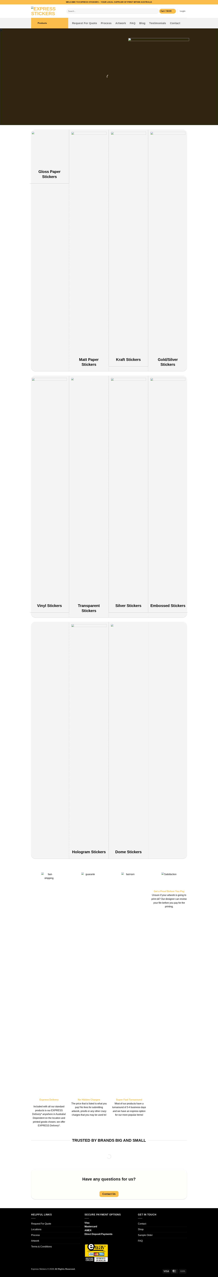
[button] (167, 11)
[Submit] (155, 11)
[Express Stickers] (46, 11)
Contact (175, 23)
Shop (141, 1229)
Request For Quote (84, 23)
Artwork (120, 23)
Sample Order (145, 1235)
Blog (142, 23)
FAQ (132, 23)
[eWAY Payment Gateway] (96, 1252)
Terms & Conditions (41, 1246)
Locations (36, 1229)
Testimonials (157, 23)
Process (106, 23)
